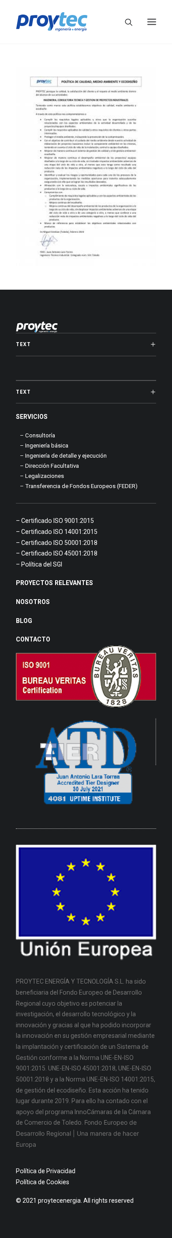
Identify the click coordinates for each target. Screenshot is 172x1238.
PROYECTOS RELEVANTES (54, 582)
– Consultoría (37, 435)
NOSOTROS (33, 601)
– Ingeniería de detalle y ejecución (63, 455)
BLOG (24, 620)
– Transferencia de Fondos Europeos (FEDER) (79, 486)
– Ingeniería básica (44, 445)
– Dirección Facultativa (49, 465)
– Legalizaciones (42, 476)
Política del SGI (41, 564)
